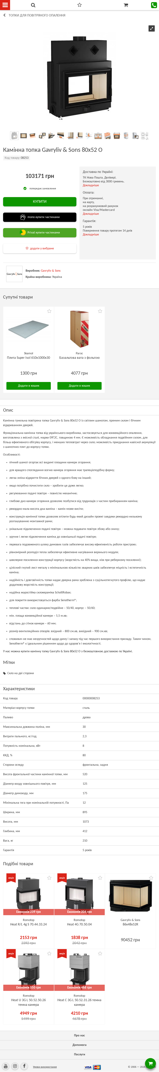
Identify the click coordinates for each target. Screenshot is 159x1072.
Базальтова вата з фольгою (79, 358)
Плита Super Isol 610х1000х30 (28, 358)
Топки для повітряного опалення (37, 15)
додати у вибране (42, 248)
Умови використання (45, 1067)
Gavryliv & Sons (50, 270)
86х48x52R (130, 924)
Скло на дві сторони (20, 673)
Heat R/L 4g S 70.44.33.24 (28, 924)
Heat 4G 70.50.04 (79, 924)
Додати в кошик (28, 385)
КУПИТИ (40, 202)
